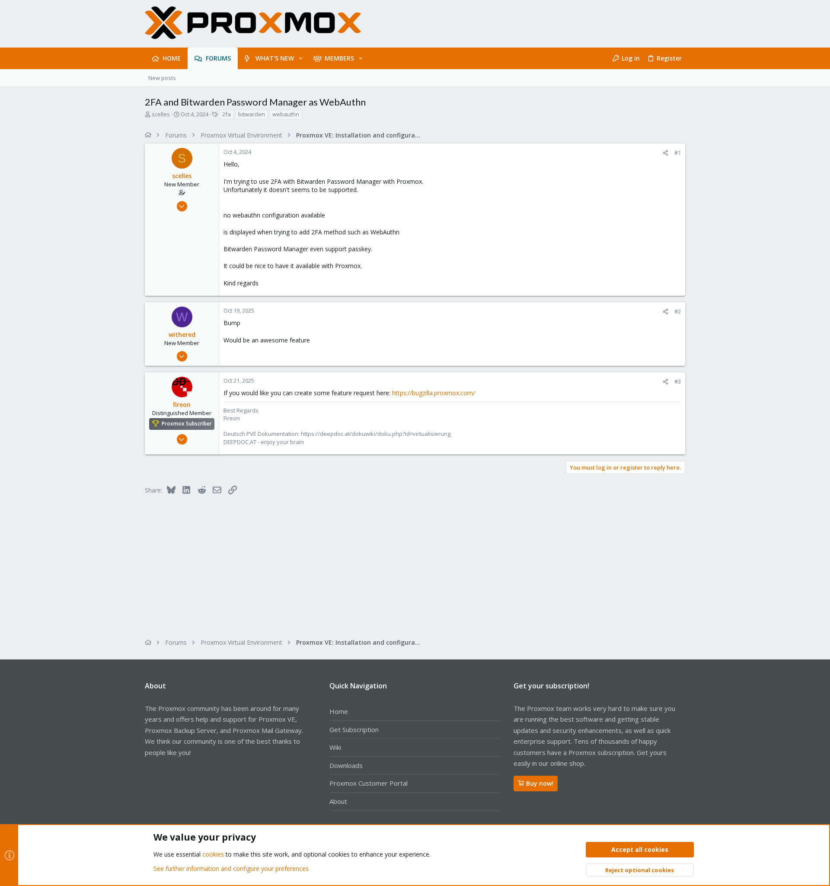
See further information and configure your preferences (231, 868)
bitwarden (251, 114)
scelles (161, 114)
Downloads (346, 765)
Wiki (335, 747)
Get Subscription (354, 729)
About (338, 801)
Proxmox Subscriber (187, 423)
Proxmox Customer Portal (368, 783)
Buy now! (539, 783)
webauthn (285, 114)
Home (338, 711)
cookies (213, 854)
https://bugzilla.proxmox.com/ (433, 393)
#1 (677, 153)
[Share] (665, 153)
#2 (677, 311)
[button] (300, 58)
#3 (677, 381)
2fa (226, 114)
